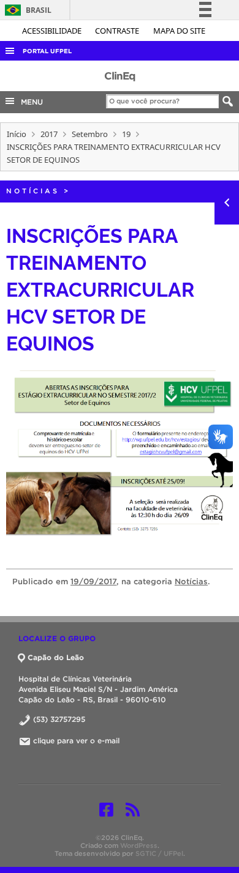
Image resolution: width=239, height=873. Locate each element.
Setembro (90, 133)
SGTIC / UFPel (159, 853)
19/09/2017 (93, 581)
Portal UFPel (47, 51)
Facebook (106, 809)
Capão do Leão (56, 657)
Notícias (32, 191)
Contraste (118, 30)
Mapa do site (179, 30)
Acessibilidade (52, 30)
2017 (49, 133)
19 (126, 133)
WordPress (138, 845)
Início (16, 133)
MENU (29, 102)
